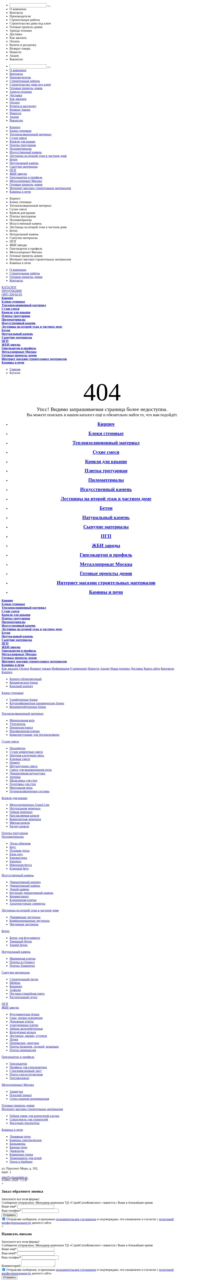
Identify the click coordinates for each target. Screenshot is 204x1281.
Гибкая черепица (21, 812)
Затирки (15, 777)
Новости (15, 113)
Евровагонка (18, 857)
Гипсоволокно (19, 1078)
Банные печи (18, 1147)
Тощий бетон (18, 945)
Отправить (9, 1214)
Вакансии (16, 120)
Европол (15, 861)
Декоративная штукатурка (27, 773)
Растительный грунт (23, 997)
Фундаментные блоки (24, 1014)
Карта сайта (152, 668)
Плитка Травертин (22, 965)
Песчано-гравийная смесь (27, 993)
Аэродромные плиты (24, 1025)
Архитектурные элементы (27, 903)
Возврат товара (20, 109)
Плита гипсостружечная (26, 1074)
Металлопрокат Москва (26, 181)
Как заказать (18, 99)
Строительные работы (25, 81)
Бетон (14, 159)
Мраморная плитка (22, 958)
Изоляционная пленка (25, 731)
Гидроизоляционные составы (29, 791)
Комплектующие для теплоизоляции (34, 734)
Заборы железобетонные (26, 1028)
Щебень (15, 982)
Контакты (16, 73)
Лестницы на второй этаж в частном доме (38, 156)
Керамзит (16, 986)
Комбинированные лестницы (30, 920)
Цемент (15, 762)
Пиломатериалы (21, 148)
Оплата (15, 102)
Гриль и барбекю (21, 1161)
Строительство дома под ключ (30, 84)
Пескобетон (18, 748)
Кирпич (15, 127)
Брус (13, 847)
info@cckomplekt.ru (14, 1177)
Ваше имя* (9, 1206)
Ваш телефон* (11, 1210)
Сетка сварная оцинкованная (29, 1098)
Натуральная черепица (25, 808)
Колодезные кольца (23, 1032)
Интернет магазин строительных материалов (40, 188)
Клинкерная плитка (23, 900)
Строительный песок (24, 979)
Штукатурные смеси (23, 766)
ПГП (13, 170)
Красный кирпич (21, 686)
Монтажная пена (21, 787)
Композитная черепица (25, 819)
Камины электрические (26, 1140)
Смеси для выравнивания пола (31, 769)
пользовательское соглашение (76, 1219)
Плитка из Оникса (22, 962)
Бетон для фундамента (25, 937)
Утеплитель (18, 724)
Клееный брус (19, 868)
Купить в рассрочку (23, 106)
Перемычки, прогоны (24, 1043)
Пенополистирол (21, 727)
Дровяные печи (20, 1136)
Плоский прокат (21, 1095)
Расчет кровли (19, 826)
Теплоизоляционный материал (30, 134)
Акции (14, 116)
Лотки (14, 1039)
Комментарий (11, 1265)
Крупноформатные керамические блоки (37, 703)
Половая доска (19, 850)
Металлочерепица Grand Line (29, 804)
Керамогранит (19, 896)
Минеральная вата (22, 720)
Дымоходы (17, 1151)
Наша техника (120, 668)
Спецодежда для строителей (29, 1119)
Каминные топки (21, 1154)
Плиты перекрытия (23, 1050)
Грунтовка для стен (23, 784)
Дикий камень (19, 889)
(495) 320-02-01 (12, 294)
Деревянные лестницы (25, 917)
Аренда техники (21, 91)
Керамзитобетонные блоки (28, 707)
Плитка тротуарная (23, 145)
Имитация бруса (21, 865)
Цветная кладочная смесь (27, 755)
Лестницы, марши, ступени (28, 1035)
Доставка (16, 95)
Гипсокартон (18, 1063)
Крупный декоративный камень (31, 892)
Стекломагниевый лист (26, 1071)
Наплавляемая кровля (24, 815)
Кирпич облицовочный (26, 679)
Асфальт (15, 990)
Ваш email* (9, 1253)
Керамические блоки (24, 682)
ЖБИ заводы (18, 173)
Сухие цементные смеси (26, 752)
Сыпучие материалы (24, 166)
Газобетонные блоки (24, 699)
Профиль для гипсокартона (28, 1067)
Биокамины (18, 1143)
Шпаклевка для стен (23, 780)
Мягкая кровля (20, 822)
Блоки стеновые (20, 130)
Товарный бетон (21, 941)
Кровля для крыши (22, 141)
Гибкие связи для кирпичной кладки (34, 1116)
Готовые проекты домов (26, 88)
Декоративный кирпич (25, 882)
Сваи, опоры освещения (26, 1018)
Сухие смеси (18, 138)
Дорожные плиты (22, 1021)
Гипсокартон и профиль (26, 177)
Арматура (16, 1091)
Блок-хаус (16, 854)
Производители (20, 77)
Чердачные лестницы (24, 924)
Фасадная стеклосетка (24, 1123)
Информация (60, 668)
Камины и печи (20, 191)
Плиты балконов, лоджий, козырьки (34, 1046)
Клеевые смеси (20, 759)
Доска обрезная (20, 843)
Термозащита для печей (26, 1158)
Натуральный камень (24, 163)
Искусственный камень (26, 152)
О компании (18, 70)
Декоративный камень (25, 885)
